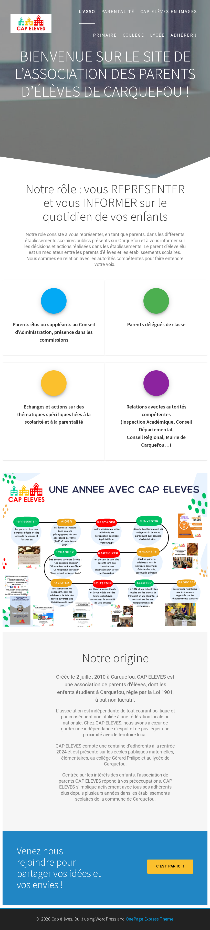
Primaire (105, 35)
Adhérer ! (184, 35)
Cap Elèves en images (168, 11)
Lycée (157, 35)
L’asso (87, 11)
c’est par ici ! (170, 866)
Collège (133, 35)
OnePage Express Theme (149, 919)
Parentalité (117, 11)
